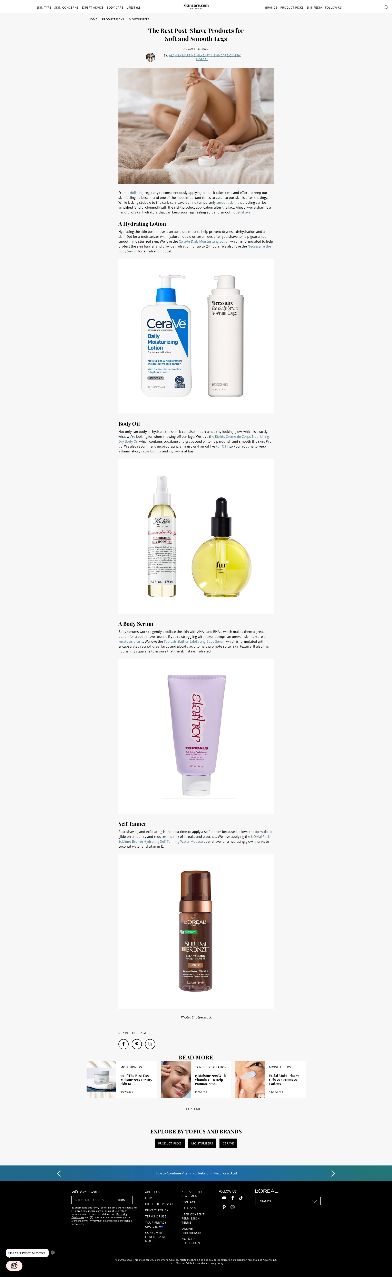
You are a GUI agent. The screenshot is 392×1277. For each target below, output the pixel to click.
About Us (152, 1192)
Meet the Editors (159, 1204)
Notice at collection (191, 1241)
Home (93, 19)
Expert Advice (93, 7)
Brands (271, 7)
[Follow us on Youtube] (224, 1198)
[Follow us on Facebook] (233, 1198)
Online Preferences (192, 1231)
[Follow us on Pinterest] (224, 1207)
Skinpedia (314, 7)
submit (122, 1200)
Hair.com (189, 1208)
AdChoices (192, 1263)
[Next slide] (333, 1174)
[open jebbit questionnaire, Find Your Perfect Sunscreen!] (14, 1266)
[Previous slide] (59, 1174)
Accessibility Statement (192, 1194)
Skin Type (44, 7)
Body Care (115, 7)
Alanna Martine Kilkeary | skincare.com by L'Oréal (205, 57)
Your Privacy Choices (155, 1224)
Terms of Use (111, 1211)
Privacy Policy (156, 1210)
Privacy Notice (97, 1220)
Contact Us (191, 1202)
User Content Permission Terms (193, 1218)
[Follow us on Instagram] (233, 1207)
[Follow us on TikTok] (241, 1198)
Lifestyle (133, 7)
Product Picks (292, 7)
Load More (196, 1109)
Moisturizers (139, 19)
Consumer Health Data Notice (155, 1237)
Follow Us (333, 7)
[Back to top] (382, 1267)
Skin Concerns (66, 7)
